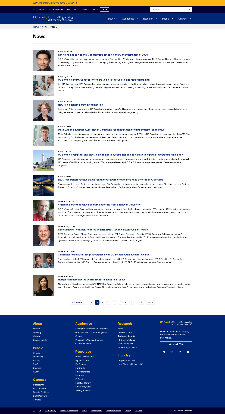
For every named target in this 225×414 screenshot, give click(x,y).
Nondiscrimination (113, 411)
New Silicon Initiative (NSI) (130, 364)
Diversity (37, 332)
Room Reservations (84, 356)
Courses (79, 336)
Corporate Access (126, 360)
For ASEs (79, 375)
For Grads (80, 368)
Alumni (36, 371)
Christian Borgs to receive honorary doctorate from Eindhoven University (99, 204)
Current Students (83, 343)
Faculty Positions (41, 392)
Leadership (38, 356)
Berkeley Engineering (69, 411)
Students (37, 368)
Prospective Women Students (89, 340)
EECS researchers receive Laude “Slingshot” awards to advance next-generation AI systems (110, 179)
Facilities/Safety (83, 383)
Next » (151, 302)
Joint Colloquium (125, 343)
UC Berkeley (50, 411)
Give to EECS (176, 344)
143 (141, 302)
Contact (37, 399)
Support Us (38, 384)
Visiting (36, 336)
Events (95, 9)
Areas (120, 328)
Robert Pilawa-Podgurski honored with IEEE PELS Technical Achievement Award (103, 229)
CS (40, 411)
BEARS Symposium (127, 347)
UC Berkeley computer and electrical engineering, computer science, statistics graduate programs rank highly (120, 154)
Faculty (36, 360)
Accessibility (96, 411)
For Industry (72, 9)
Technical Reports (126, 336)
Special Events (40, 340)
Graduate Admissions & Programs (91, 332)
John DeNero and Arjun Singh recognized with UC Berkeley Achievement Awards (103, 254)
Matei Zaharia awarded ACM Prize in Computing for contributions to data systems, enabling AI (111, 129)
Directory (37, 353)
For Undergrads (82, 371)
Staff (35, 364)
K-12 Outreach (39, 388)
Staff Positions (40, 396)
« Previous (78, 302)
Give (104, 9)
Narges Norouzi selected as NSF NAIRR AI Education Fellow (91, 279)
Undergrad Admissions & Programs (91, 328)
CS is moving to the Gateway (61, 3)
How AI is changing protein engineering (80, 104)
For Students (38, 9)
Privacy (128, 411)
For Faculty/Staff (56, 9)
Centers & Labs (125, 332)
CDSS (84, 411)
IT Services (80, 379)
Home (36, 27)
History (36, 328)
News (84, 9)
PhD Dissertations (126, 340)
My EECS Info (82, 360)
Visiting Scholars (83, 390)
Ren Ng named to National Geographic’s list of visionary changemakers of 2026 (103, 54)
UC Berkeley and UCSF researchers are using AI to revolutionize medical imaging (104, 79)
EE (34, 411)
